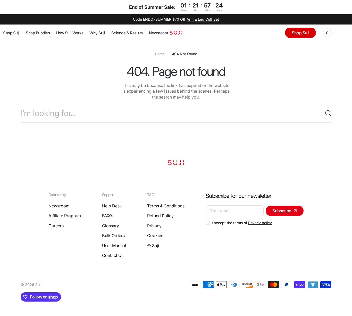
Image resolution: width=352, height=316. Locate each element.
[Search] (326, 113)
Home (160, 54)
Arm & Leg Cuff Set (203, 19)
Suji (38, 284)
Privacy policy (260, 223)
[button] (327, 33)
